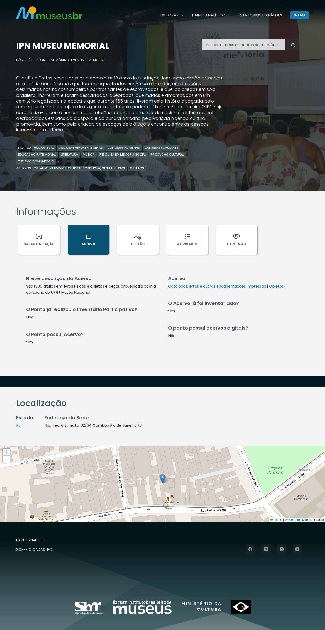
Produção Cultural (167, 154)
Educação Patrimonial (37, 154)
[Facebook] (250, 549)
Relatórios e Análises (260, 15)
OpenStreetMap (297, 520)
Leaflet (277, 520)
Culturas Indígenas (124, 147)
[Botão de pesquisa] (293, 44)
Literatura (69, 154)
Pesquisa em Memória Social (122, 154)
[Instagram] (281, 549)
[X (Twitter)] (266, 549)
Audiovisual (44, 147)
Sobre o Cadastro (34, 549)
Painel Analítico (208, 15)
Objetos (137, 168)
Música (89, 154)
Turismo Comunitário (36, 161)
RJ (18, 425)
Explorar (169, 15)
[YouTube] (297, 549)
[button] (163, 479)
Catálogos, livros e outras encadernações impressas (79, 168)
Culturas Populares (161, 147)
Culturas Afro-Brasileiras (81, 147)
